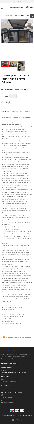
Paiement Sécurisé (7, 400)
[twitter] (6, 102)
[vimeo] (9, 102)
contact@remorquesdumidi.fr (9, 363)
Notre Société (6, 395)
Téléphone (4, 375)
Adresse (3, 370)
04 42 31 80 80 (5, 376)
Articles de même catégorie (18, 337)
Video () (28, 111)
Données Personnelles (8, 397)
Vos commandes (5, 388)
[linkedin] (20, 420)
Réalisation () (17, 111)
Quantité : (5, 96)
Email (3, 379)
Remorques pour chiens (22, 15)
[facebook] (2, 102)
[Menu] (2, 8)
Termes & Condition (8, 402)
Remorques (8, 15)
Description (6, 111)
